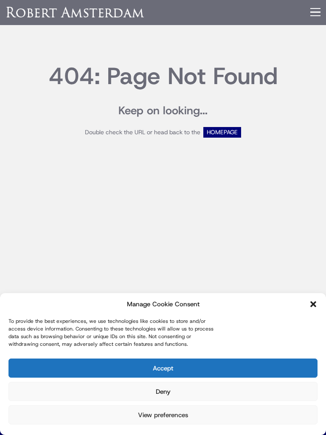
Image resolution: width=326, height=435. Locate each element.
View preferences (163, 415)
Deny (163, 391)
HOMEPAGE (222, 132)
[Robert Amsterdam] (76, 12)
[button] (313, 304)
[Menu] (315, 12)
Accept (163, 368)
